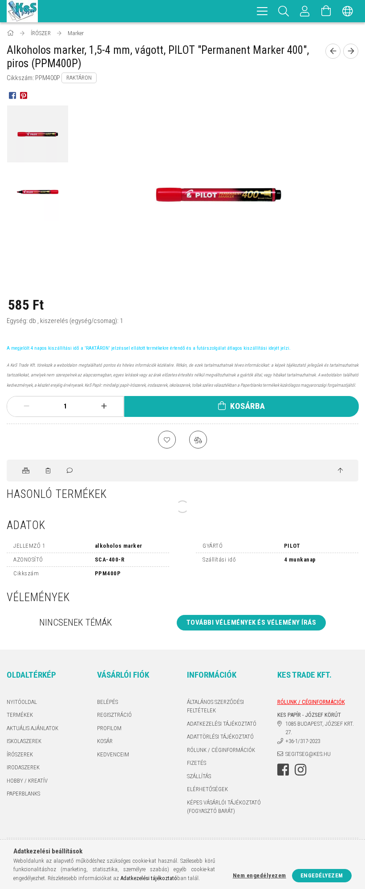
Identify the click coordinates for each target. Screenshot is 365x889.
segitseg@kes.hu (308, 754)
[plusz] (104, 406)
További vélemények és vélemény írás (251, 622)
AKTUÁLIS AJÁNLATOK (32, 728)
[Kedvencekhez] (167, 440)
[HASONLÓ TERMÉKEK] (26, 471)
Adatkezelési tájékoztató (221, 723)
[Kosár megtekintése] (326, 11)
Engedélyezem (321, 875)
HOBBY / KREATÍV (27, 780)
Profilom (109, 728)
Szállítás (199, 776)
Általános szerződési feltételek (215, 706)
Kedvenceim (113, 754)
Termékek (20, 714)
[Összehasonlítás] (198, 440)
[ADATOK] (48, 471)
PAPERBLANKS (23, 793)
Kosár (105, 741)
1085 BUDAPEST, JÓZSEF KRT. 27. (319, 728)
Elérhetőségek (207, 789)
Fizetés (196, 763)
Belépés (107, 702)
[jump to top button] (340, 471)
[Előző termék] (333, 51)
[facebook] (12, 95)
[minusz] (26, 406)
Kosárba (247, 406)
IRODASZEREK (23, 767)
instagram (300, 769)
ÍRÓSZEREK (20, 754)
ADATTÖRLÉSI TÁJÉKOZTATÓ (220, 736)
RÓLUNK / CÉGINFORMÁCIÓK (221, 750)
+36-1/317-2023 (302, 741)
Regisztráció (114, 714)
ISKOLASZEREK (24, 741)
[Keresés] (283, 11)
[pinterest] (23, 95)
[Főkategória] (11, 33)
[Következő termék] (350, 51)
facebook (283, 769)
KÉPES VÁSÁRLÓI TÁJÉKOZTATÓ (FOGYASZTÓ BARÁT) (224, 807)
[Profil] (305, 11)
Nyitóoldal (22, 702)
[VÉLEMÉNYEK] (70, 471)
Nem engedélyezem (259, 875)
